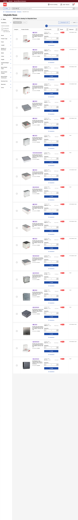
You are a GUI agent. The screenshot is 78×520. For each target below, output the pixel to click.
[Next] (77, 22)
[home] (3, 11)
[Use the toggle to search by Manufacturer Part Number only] (18, 8)
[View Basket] (73, 4)
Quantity (46, 36)
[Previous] (71, 22)
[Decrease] (45, 38)
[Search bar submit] (73, 8)
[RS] (5, 4)
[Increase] (57, 38)
